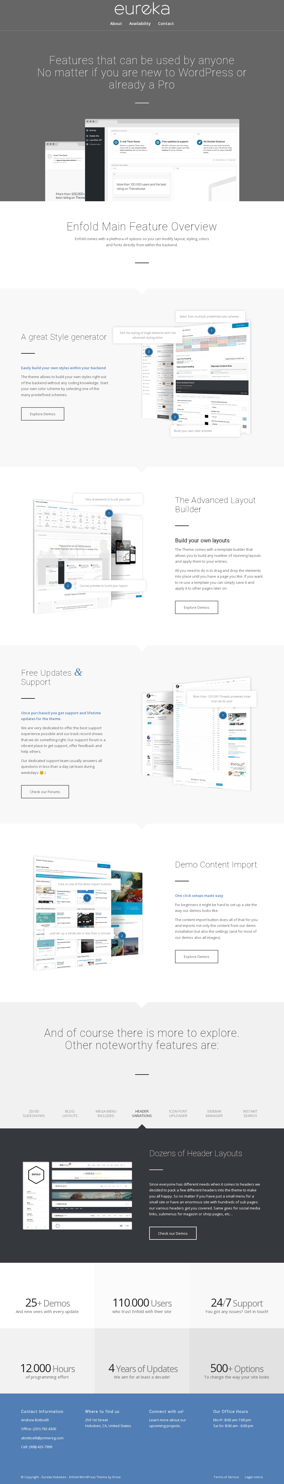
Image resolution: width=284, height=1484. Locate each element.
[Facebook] (259, 8)
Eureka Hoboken (54, 1477)
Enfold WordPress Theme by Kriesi (95, 1477)
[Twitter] (250, 8)
